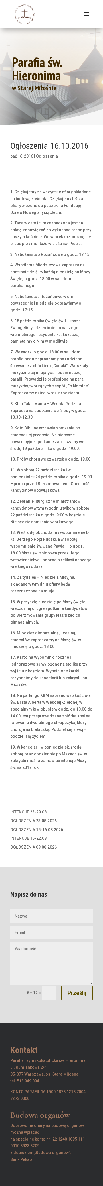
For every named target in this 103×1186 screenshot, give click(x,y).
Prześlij (77, 993)
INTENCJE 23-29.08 (28, 812)
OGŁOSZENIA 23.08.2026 (33, 821)
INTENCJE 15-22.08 (28, 838)
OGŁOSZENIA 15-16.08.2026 (36, 829)
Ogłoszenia (47, 156)
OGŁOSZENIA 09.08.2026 (33, 847)
